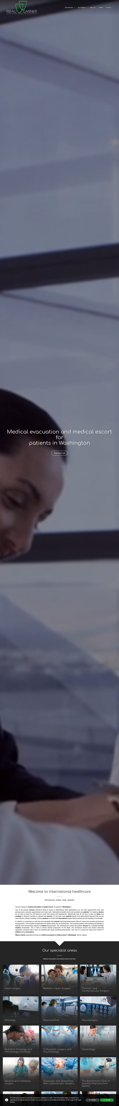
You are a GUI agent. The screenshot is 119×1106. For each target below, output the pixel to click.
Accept (108, 1100)
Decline (93, 1100)
